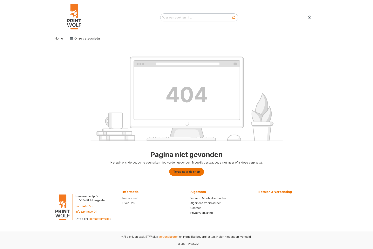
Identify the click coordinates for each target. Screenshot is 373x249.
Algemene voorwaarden (205, 203)
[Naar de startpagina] (73, 17)
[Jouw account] (309, 17)
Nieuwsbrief (130, 198)
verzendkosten (168, 236)
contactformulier (99, 218)
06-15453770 (84, 206)
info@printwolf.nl (86, 211)
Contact (195, 207)
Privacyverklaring (201, 212)
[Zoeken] (233, 17)
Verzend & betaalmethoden (208, 198)
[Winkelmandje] (316, 16)
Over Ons (128, 203)
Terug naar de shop (186, 171)
